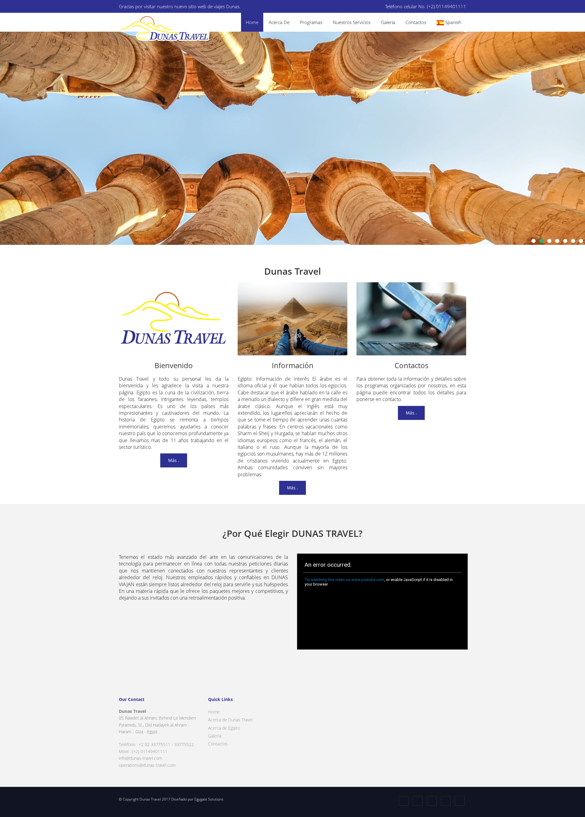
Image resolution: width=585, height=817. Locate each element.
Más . (173, 460)
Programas (311, 22)
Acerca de (279, 22)
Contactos (416, 22)
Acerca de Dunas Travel (230, 720)
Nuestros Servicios (351, 22)
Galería (388, 22)
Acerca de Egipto (224, 728)
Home (252, 22)
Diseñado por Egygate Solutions (197, 799)
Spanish (452, 22)
